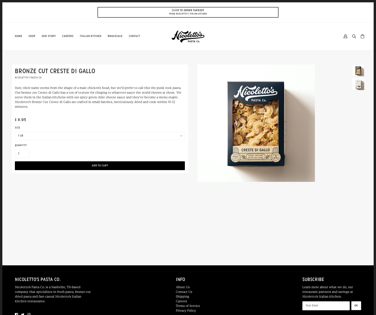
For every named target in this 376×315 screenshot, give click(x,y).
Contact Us (184, 292)
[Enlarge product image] (270, 123)
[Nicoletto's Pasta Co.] (188, 36)
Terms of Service (188, 306)
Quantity (21, 145)
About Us (183, 287)
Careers (181, 301)
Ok (356, 305)
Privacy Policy (186, 310)
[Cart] (362, 36)
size (17, 128)
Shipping (182, 296)
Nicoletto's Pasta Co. (28, 78)
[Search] (354, 36)
